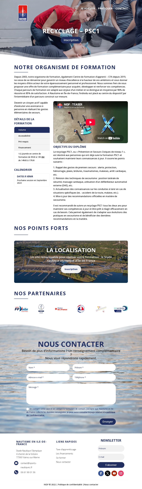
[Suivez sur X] (107, 473)
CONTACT (122, 8)
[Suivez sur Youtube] (114, 473)
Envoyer (107, 421)
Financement (24, 147)
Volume (22, 129)
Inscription (71, 40)
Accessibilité (24, 135)
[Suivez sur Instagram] (121, 473)
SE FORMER (88, 8)
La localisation (71, 250)
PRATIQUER (105, 8)
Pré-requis (23, 141)
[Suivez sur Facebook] (101, 473)
